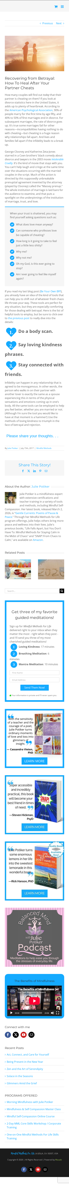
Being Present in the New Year (25, 1062)
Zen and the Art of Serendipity (25, 1069)
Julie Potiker (13, 448)
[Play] (11, 1013)
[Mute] (52, 1013)
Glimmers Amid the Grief (22, 1083)
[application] (34, 1001)
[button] (7, 569)
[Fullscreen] (57, 1013)
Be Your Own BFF (50, 291)
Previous (47, 23)
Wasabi (58, 1159)
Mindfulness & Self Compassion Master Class (34, 1109)
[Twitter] (16, 1035)
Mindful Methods (44, 448)
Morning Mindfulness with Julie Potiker (30, 1102)
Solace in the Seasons (20, 1076)
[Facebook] (8, 1035)
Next (59, 23)
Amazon (38, 540)
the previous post (18, 318)
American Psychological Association (31, 110)
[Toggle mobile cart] (56, 6)
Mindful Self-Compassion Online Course (31, 1116)
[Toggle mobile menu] (62, 6)
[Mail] (31, 1035)
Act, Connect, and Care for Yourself (28, 1054)
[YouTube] (24, 1035)
